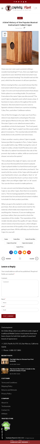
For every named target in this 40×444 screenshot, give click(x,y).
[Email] (24, 252)
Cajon (6, 239)
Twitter (16, 2)
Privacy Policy (6, 394)
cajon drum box (30, 239)
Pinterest (26, 2)
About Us (4, 403)
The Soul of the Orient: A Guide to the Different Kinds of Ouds (22, 370)
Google (18, 2)
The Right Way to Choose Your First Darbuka (22, 360)
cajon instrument (27, 243)
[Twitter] (15, 252)
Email (3, 306)
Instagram (21, 2)
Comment (4, 278)
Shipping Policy (6, 386)
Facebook (14, 2)
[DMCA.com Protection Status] (5, 426)
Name (3, 299)
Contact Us (5, 410)
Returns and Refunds (9, 390)
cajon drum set (11, 243)
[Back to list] (20, 258)
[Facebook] (11, 252)
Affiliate (4, 414)
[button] (20, 442)
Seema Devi (18, 28)
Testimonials (6, 406)
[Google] (20, 252)
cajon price (19, 247)
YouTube (23, 2)
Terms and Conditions (9, 383)
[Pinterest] (29, 252)
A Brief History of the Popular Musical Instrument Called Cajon (20, 23)
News (20, 18)
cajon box (16, 239)
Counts (18, 364)
